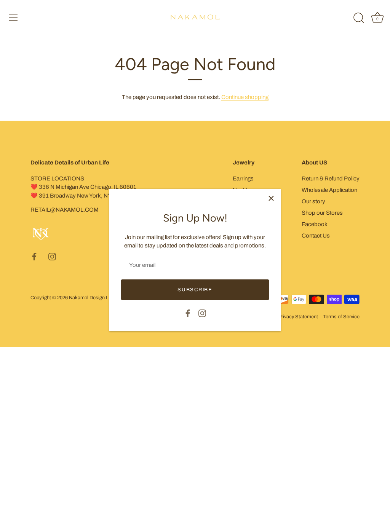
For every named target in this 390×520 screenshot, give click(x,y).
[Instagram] (202, 312)
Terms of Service (341, 316)
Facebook (315, 224)
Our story (313, 201)
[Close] (271, 198)
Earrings (243, 178)
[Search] (358, 18)
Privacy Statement (298, 316)
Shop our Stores (322, 213)
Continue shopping (245, 97)
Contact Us (316, 236)
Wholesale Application (329, 190)
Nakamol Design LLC (92, 297)
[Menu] (13, 17)
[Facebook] (188, 312)
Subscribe (194, 289)
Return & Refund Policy (331, 178)
